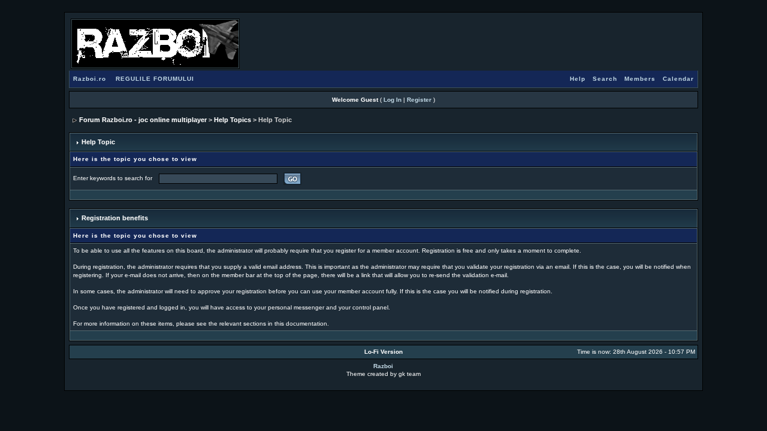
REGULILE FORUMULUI (155, 78)
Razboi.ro (89, 78)
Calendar (678, 78)
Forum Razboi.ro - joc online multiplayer (143, 119)
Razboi (383, 366)
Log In (392, 99)
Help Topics (232, 119)
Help (577, 78)
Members (640, 78)
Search (605, 78)
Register (419, 99)
